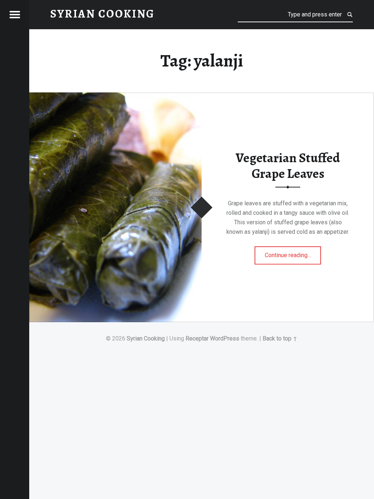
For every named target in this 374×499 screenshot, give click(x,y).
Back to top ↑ (280, 338)
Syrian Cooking (146, 338)
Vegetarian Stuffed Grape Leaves (288, 165)
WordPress (224, 338)
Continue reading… (293, 253)
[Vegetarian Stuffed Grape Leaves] (115, 97)
